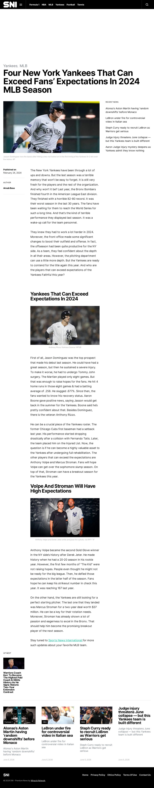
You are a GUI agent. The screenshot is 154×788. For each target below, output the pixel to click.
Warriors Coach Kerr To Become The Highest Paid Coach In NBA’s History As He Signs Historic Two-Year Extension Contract (12, 682)
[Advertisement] (77, 36)
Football (71, 4)
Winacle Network (38, 780)
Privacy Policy (98, 775)
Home (85, 775)
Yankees (59, 4)
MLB (51, 4)
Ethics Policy (114, 775)
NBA (44, 4)
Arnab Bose (9, 188)
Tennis (80, 4)
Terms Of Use (130, 775)
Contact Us (145, 775)
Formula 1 (34, 4)
